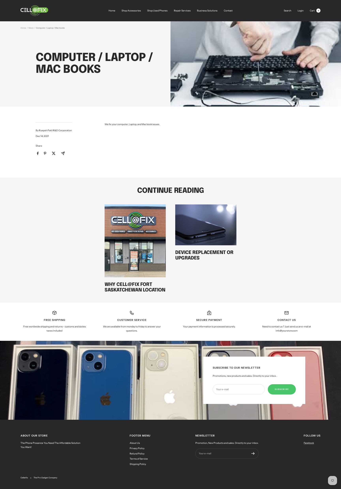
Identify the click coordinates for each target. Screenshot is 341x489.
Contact (228, 10)
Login (301, 10)
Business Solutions (207, 10)
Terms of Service (139, 458)
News (31, 28)
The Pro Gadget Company (45, 477)
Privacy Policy (137, 448)
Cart (314, 10)
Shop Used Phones (157, 10)
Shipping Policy (138, 464)
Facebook (309, 442)
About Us (135, 442)
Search (287, 10)
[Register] (253, 453)
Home (112, 10)
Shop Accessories (131, 10)
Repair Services (182, 10)
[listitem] (38, 153)
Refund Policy (137, 453)
